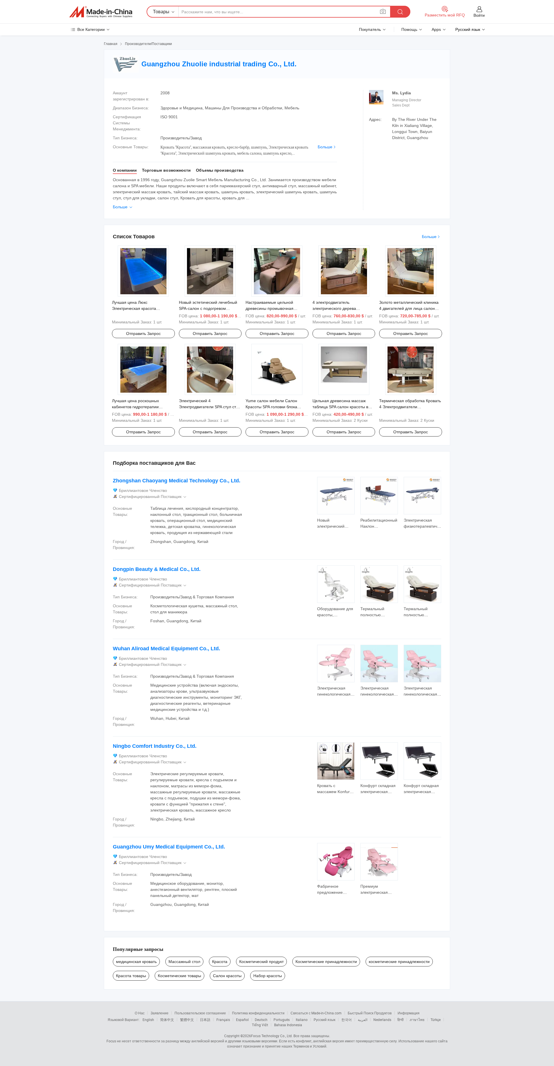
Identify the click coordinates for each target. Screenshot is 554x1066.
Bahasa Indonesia (288, 1024)
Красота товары (131, 975)
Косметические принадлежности (326, 961)
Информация (409, 1013)
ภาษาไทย (417, 1019)
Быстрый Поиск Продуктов (370, 1013)
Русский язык (324, 1019)
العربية (362, 1019)
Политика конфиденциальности (258, 1013)
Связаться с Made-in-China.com (316, 1013)
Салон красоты (227, 975)
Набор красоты (267, 975)
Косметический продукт (261, 961)
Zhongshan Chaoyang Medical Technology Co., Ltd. (176, 481)
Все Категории (91, 29)
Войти (479, 15)
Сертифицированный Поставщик (153, 496)
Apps (436, 29)
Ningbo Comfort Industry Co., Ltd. (154, 746)
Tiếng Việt (260, 1024)
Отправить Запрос (143, 333)
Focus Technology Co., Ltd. (272, 1035)
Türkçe (436, 1019)
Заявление (160, 1013)
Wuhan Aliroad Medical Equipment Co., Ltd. (166, 648)
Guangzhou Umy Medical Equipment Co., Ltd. (169, 847)
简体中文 (167, 1019)
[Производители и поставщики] (100, 12)
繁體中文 (187, 1019)
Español (242, 1019)
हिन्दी (400, 1019)
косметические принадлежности (399, 961)
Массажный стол (184, 961)
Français (223, 1019)
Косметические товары (179, 975)
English (148, 1019)
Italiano (302, 1019)
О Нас (140, 1013)
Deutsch (261, 1019)
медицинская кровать (136, 961)
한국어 (346, 1019)
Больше (325, 147)
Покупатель (370, 29)
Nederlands (382, 1019)
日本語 (205, 1019)
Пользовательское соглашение (200, 1013)
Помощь (409, 29)
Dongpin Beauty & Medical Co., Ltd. (157, 569)
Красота (219, 961)
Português (282, 1019)
